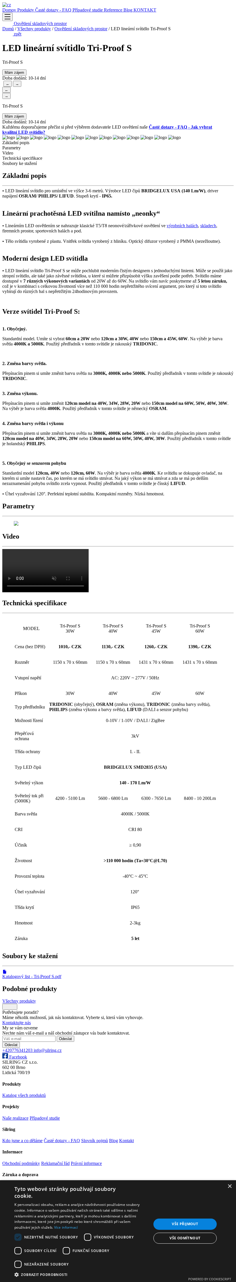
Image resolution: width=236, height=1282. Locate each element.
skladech (208, 225)
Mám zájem (14, 72)
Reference (113, 9)
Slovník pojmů (94, 1140)
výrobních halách (182, 225)
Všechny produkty (34, 28)
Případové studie (88, 9)
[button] (80, 1274)
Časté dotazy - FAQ (54, 9)
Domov (9, 9)
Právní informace (86, 1163)
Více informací (66, 1227)
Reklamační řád (55, 1163)
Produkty (26, 9)
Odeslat (65, 1039)
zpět (17, 33)
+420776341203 (18, 1050)
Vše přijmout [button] (185, 1223)
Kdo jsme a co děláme (22, 1140)
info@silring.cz (48, 1050)
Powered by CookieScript (209, 1279)
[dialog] (118, 1231)
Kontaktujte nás (16, 1022)
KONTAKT (145, 9)
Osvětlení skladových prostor (40, 23)
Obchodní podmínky (21, 1163)
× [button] (229, 1186)
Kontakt (126, 1140)
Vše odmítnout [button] (185, 1238)
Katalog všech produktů (24, 1095)
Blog (128, 9)
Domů (8, 28)
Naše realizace (15, 1118)
